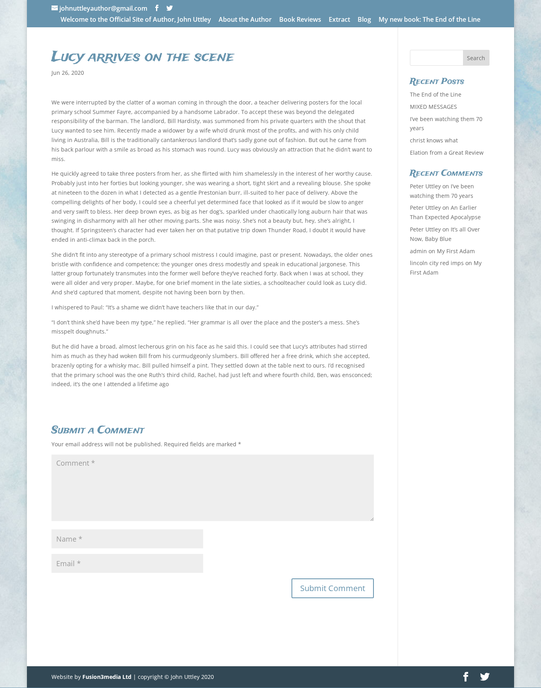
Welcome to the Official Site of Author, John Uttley (136, 20)
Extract (339, 20)
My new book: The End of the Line (429, 20)
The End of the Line (435, 94)
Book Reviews (300, 20)
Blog (364, 20)
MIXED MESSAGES (433, 106)
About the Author (245, 20)
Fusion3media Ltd (106, 676)
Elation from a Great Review (447, 152)
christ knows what (434, 140)
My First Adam (456, 251)
